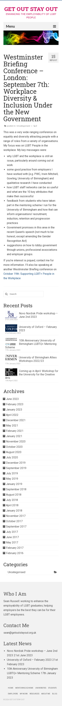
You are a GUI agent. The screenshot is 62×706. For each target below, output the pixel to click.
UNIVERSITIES (40, 688)
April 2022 (12, 415)
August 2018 (13, 494)
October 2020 (14, 446)
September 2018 (16, 489)
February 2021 (14, 430)
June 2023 (12, 399)
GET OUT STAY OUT (31, 9)
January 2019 (14, 484)
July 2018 (12, 500)
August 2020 (13, 452)
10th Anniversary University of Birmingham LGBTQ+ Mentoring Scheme (30, 344)
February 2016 (14, 553)
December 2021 (15, 420)
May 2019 (12, 478)
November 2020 (15, 441)
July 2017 (12, 531)
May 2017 (12, 542)
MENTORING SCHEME (24, 688)
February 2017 (14, 547)
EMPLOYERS (13, 694)
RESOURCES (34, 694)
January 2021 (14, 436)
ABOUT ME (45, 694)
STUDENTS (52, 688)
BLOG (54, 694)
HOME (10, 688)
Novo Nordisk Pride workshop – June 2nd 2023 (38, 315)
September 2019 (16, 468)
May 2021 (12, 425)
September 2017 (16, 526)
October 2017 (14, 521)
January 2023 (14, 409)
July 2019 (12, 473)
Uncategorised (23, 126)
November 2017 (15, 516)
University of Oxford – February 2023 (38, 328)
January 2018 (14, 510)
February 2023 (14, 404)
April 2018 (12, 505)
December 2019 (15, 462)
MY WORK (24, 694)
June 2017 (12, 537)
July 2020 (12, 457)
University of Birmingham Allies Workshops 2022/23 (38, 359)
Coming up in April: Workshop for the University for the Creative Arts (31, 374)
